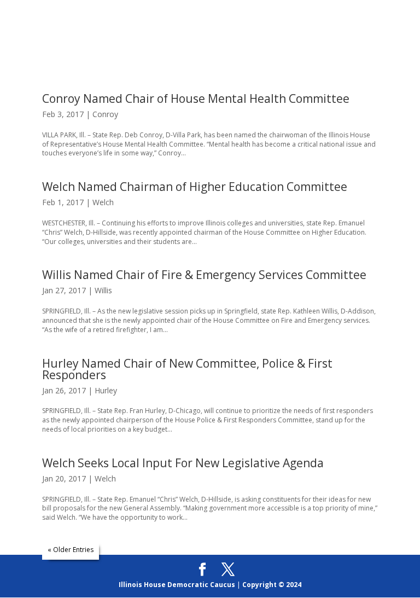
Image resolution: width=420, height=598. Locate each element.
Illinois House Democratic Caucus (177, 584)
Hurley (106, 390)
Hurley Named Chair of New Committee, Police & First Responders (187, 369)
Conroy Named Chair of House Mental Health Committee (195, 98)
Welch (103, 202)
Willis (103, 290)
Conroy (105, 114)
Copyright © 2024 (271, 584)
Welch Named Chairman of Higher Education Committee (194, 186)
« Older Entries (71, 549)
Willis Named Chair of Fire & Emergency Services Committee (204, 274)
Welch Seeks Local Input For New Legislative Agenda (183, 463)
